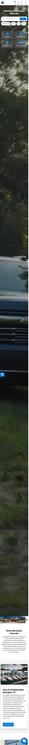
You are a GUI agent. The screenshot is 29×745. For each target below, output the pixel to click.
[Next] (26, 619)
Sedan (23, 23)
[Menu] (26, 2)
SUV (19, 23)
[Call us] (21, 1)
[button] (15, 2)
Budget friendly (5, 23)
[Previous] (2, 619)
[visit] (15, 1)
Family (13, 23)
